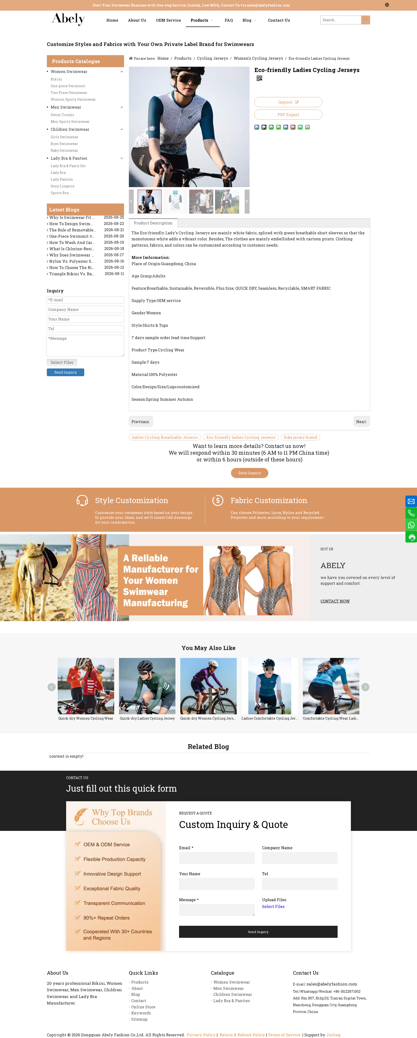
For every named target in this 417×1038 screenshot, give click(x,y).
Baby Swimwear (64, 150)
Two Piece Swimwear (69, 92)
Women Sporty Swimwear (73, 99)
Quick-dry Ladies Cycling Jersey (86, 718)
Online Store (143, 1006)
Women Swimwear (69, 71)
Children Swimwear (70, 129)
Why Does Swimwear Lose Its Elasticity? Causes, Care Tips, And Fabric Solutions (86, 249)
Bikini (56, 79)
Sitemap (139, 1019)
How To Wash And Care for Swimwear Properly (86, 237)
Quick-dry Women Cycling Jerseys (147, 718)
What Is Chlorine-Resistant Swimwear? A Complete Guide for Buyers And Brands (86, 243)
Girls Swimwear (64, 137)
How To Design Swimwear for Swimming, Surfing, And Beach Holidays (86, 218)
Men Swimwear (66, 107)
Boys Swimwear (64, 143)
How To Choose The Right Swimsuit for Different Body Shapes (86, 262)
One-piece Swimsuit (68, 86)
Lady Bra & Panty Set (68, 166)
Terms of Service (284, 1034)
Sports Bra (60, 193)
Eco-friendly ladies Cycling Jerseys (240, 437)
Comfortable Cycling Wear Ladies (270, 718)
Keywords (141, 1012)
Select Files (62, 362)
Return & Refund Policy (242, 1034)
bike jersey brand (300, 437)
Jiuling (333, 1034)
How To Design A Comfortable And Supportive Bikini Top (86, 274)
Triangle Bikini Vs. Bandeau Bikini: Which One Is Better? (86, 268)
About (137, 988)
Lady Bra (58, 172)
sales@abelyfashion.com (268, 5)
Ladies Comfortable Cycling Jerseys (208, 718)
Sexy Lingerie (63, 186)
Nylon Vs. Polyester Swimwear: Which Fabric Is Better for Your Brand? (86, 256)
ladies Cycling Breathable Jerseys (165, 437)
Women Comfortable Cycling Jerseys (331, 718)
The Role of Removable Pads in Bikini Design (86, 224)
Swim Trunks (62, 114)
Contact (138, 1000)
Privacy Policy (201, 1034)
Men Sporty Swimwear (70, 121)
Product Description (153, 222)
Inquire (285, 102)
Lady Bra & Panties (69, 158)
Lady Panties (62, 179)
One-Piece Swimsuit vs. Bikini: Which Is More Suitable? (86, 231)
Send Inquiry (65, 372)
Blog (135, 994)
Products (139, 982)
